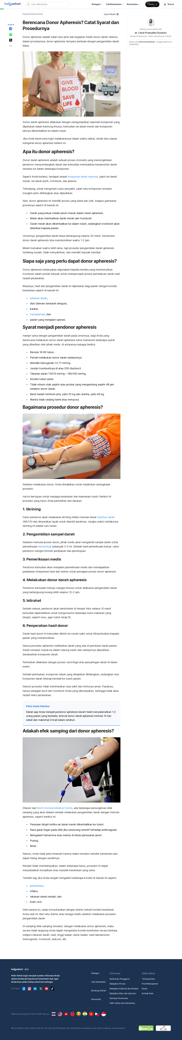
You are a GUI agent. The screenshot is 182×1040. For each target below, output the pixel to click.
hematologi (44, 546)
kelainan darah (38, 298)
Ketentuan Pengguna (120, 979)
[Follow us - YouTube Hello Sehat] (46, 988)
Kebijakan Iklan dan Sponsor (123, 993)
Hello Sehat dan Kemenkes (122, 1003)
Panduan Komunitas (119, 998)
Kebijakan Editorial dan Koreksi (124, 988)
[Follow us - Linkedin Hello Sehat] (35, 988)
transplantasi (37, 314)
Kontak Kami (147, 993)
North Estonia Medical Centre (54, 808)
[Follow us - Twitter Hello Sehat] (41, 988)
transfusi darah (106, 517)
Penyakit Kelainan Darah (33, 14)
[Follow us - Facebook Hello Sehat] (23, 988)
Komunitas (96, 999)
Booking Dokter (98, 990)
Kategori (95, 973)
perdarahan (36, 885)
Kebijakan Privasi (117, 983)
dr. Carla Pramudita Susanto (151, 32)
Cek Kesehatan (98, 982)
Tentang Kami (148, 979)
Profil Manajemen (150, 983)
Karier (144, 988)
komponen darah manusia (83, 176)
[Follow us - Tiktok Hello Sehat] (52, 988)
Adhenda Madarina (147, 42)
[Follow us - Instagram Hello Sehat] (29, 988)
